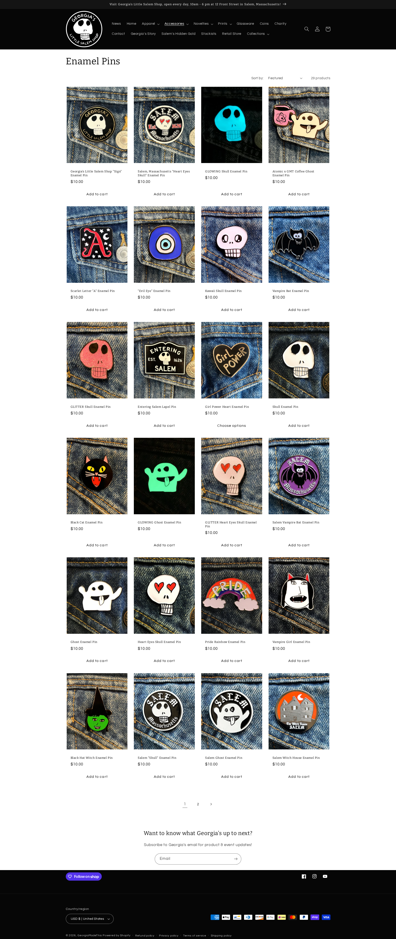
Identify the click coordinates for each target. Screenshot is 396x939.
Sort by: (257, 78)
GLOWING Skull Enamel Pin (226, 171)
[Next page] (211, 804)
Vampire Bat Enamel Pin (290, 291)
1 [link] (185, 804)
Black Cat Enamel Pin (87, 522)
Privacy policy (168, 935)
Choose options (231, 425)
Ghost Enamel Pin (84, 642)
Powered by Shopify (116, 935)
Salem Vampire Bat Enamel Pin (295, 522)
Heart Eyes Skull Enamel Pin (159, 642)
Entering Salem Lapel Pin (157, 406)
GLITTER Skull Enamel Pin (91, 406)
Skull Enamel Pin (285, 406)
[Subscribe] (236, 859)
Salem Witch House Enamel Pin (296, 757)
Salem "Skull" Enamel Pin (157, 757)
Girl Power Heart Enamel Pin (227, 406)
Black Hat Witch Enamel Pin (92, 757)
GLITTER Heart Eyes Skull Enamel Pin (231, 524)
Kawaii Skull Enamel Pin (223, 291)
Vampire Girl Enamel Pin (291, 642)
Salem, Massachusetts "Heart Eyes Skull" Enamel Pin (164, 173)
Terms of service (194, 935)
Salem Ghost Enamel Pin (223, 757)
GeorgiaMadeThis (89, 935)
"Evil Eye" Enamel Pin (154, 291)
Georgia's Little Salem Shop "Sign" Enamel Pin (96, 173)
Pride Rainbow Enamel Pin (225, 642)
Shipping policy (221, 935)
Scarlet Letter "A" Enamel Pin (93, 291)
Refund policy (144, 935)
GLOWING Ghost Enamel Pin (159, 522)
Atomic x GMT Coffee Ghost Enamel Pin (293, 173)
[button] (150, 24)
